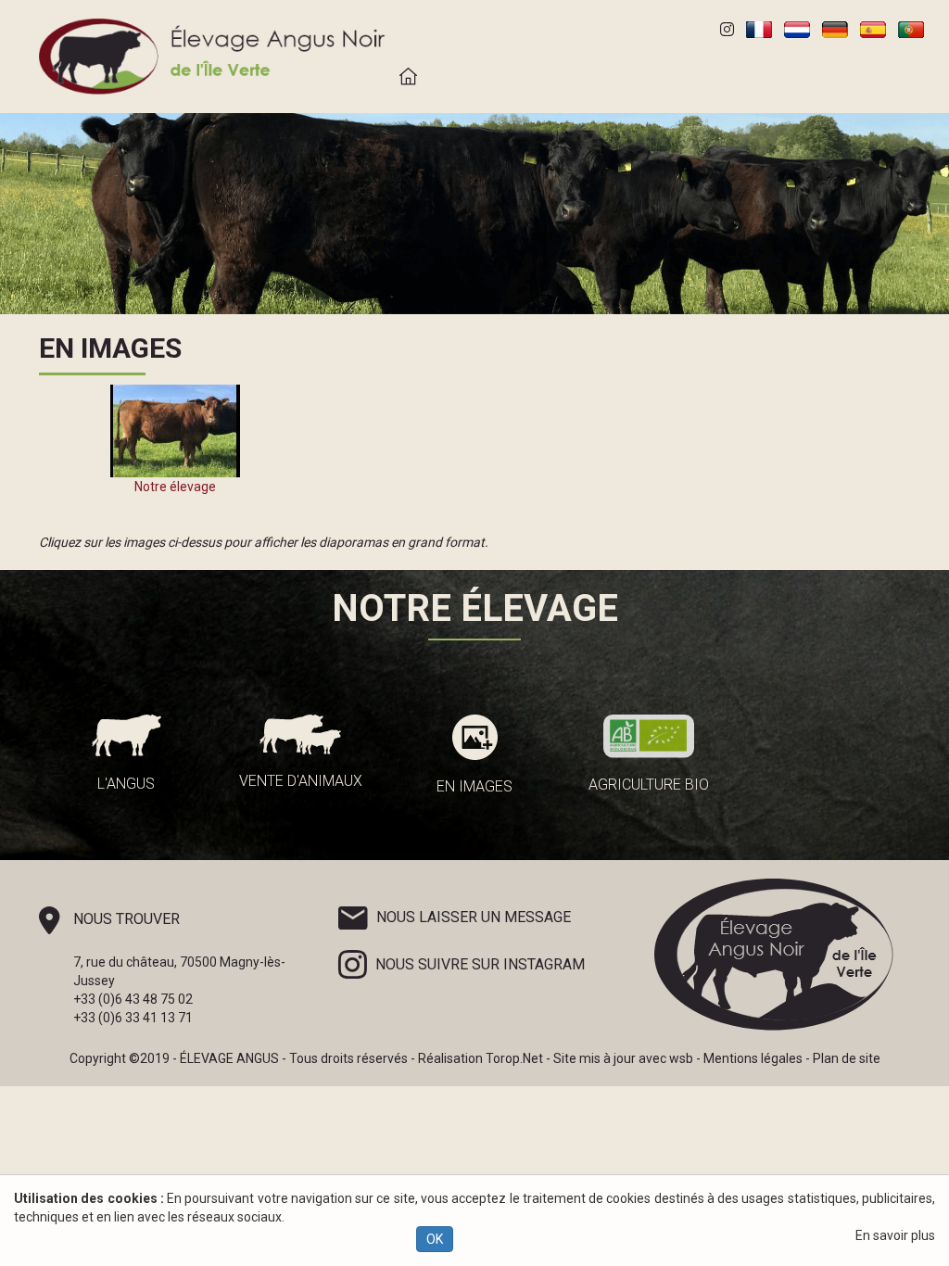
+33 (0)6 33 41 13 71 (133, 1017)
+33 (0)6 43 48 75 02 (133, 999)
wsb (681, 1058)
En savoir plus (895, 1235)
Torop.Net (514, 1058)
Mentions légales (753, 1058)
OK (434, 1239)
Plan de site (846, 1058)
